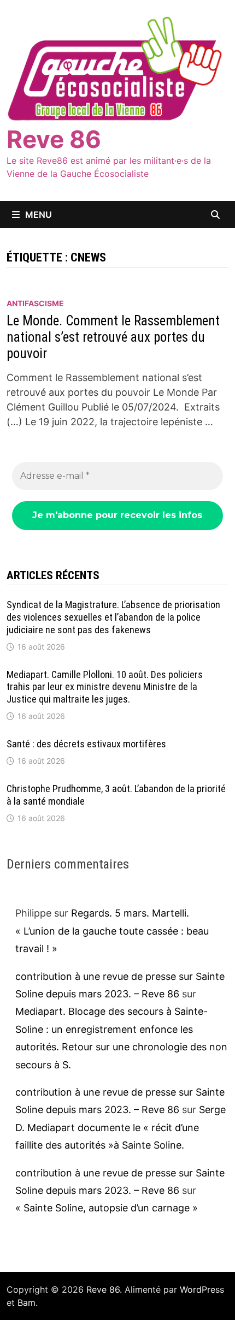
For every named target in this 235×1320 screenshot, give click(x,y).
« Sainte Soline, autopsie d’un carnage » (106, 1208)
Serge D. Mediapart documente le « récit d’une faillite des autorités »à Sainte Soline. (120, 1127)
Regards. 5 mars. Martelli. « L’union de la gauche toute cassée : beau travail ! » (112, 930)
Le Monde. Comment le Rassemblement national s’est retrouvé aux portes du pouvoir (113, 337)
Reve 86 (54, 139)
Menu (38, 214)
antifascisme (35, 303)
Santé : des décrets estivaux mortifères (86, 744)
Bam (26, 1302)
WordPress (202, 1289)
